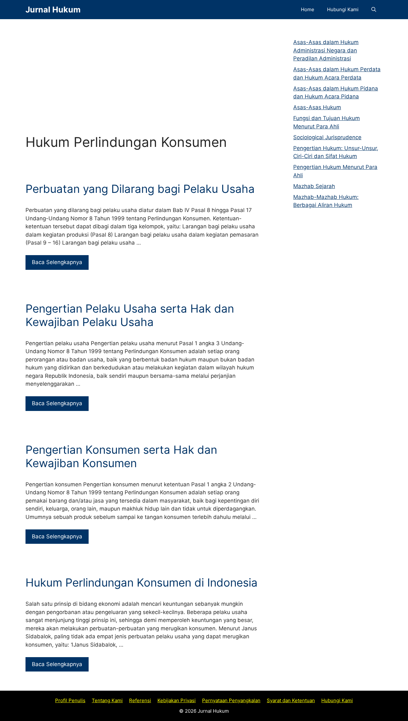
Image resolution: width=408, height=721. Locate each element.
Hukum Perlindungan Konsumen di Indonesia (142, 582)
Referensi (140, 700)
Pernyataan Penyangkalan (231, 700)
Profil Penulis (70, 700)
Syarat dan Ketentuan (291, 700)
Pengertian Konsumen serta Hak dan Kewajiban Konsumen (121, 456)
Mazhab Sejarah (314, 186)
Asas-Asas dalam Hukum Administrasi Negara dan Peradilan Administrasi (326, 50)
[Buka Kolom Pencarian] (373, 9)
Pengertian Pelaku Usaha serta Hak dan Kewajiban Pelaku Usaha (130, 315)
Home (307, 9)
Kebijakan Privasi (176, 700)
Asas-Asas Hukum (317, 107)
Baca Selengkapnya (57, 262)
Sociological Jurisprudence (327, 137)
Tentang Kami (107, 700)
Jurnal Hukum (53, 9)
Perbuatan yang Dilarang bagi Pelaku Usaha (140, 188)
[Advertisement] (143, 70)
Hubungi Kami (343, 9)
